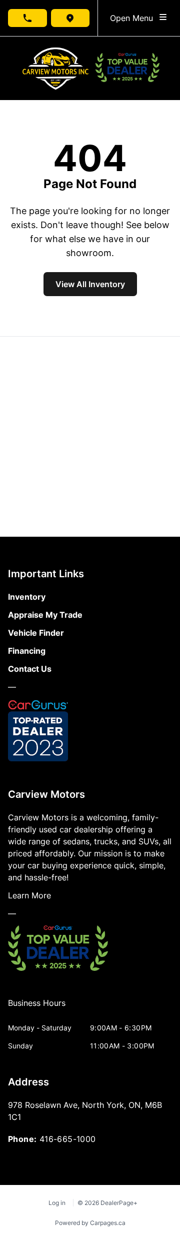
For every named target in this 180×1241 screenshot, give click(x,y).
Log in (57, 1202)
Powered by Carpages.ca (90, 1222)
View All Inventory (90, 284)
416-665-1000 (68, 1139)
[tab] (37, 1008)
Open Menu (134, 18)
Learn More (29, 895)
